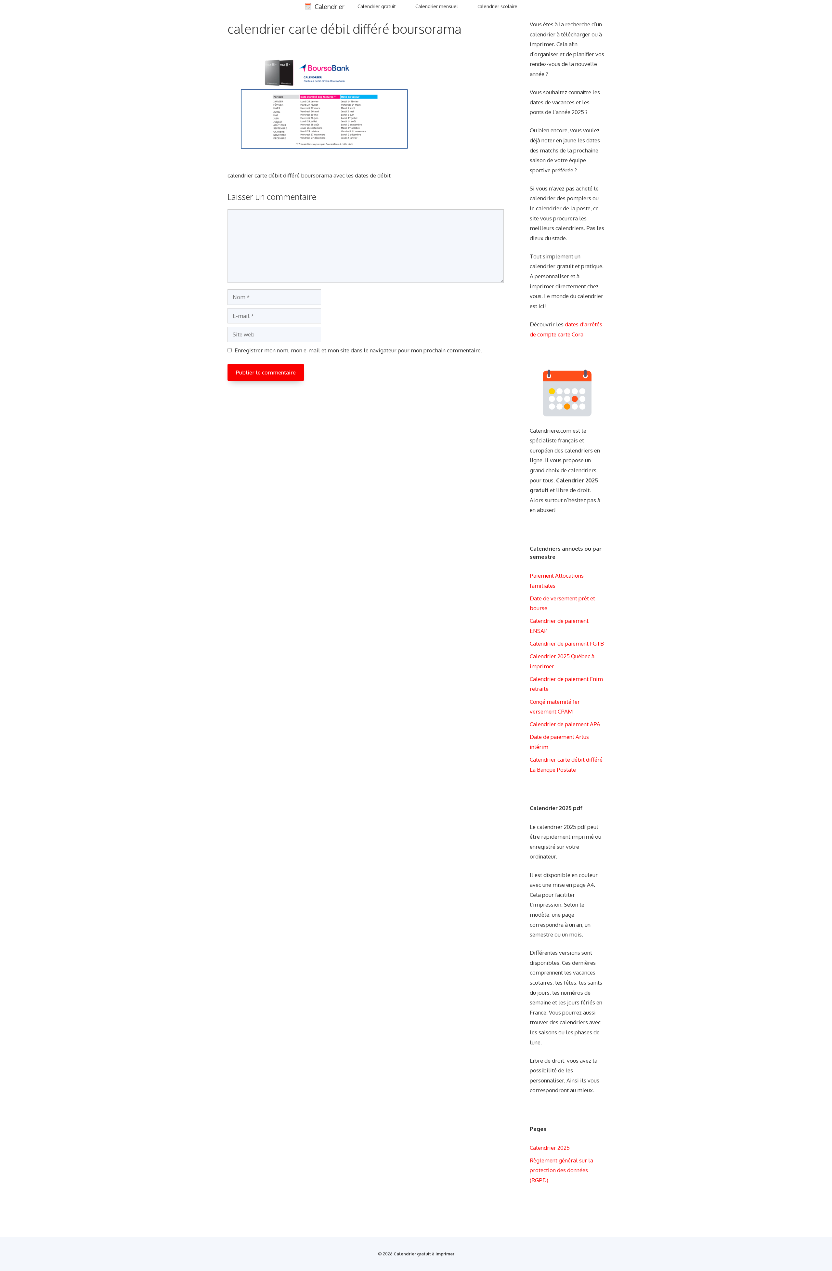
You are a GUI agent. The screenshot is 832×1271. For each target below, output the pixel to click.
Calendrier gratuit (377, 6)
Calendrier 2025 (550, 1147)
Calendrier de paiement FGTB (567, 643)
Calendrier (329, 6)
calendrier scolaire (497, 6)
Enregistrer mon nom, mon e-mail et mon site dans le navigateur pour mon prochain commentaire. (358, 350)
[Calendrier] (308, 6)
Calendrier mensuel (436, 6)
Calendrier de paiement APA (565, 724)
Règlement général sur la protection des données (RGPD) (561, 1170)
